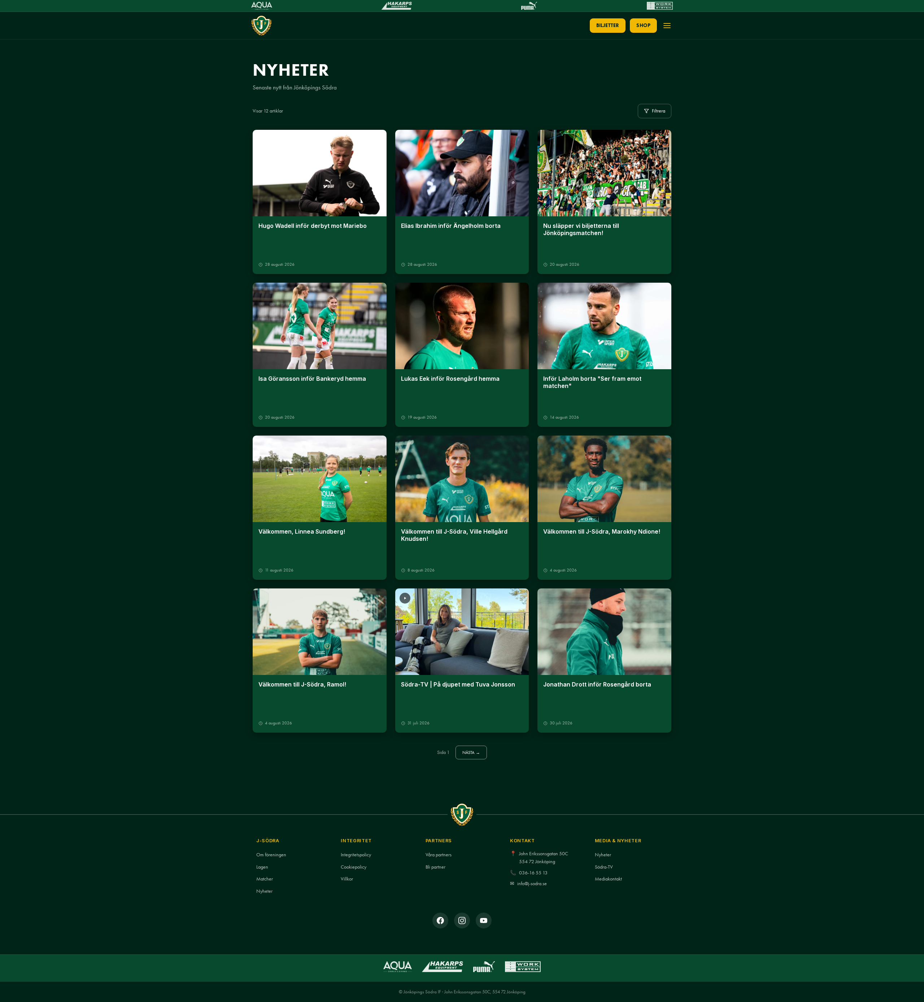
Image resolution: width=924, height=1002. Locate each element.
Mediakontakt (608, 879)
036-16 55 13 (533, 873)
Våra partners (439, 855)
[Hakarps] (396, 6)
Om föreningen (271, 855)
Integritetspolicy (356, 855)
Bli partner (435, 867)
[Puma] (529, 6)
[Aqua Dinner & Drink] (261, 6)
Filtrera (658, 111)
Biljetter (607, 25)
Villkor (347, 879)
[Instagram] (462, 920)
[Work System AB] (660, 6)
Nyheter (264, 891)
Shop (643, 25)
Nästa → (471, 752)
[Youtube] (484, 920)
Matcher (264, 879)
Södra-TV (604, 867)
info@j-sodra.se (532, 883)
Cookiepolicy (353, 867)
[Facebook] (440, 920)
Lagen (262, 867)
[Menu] (667, 25)
